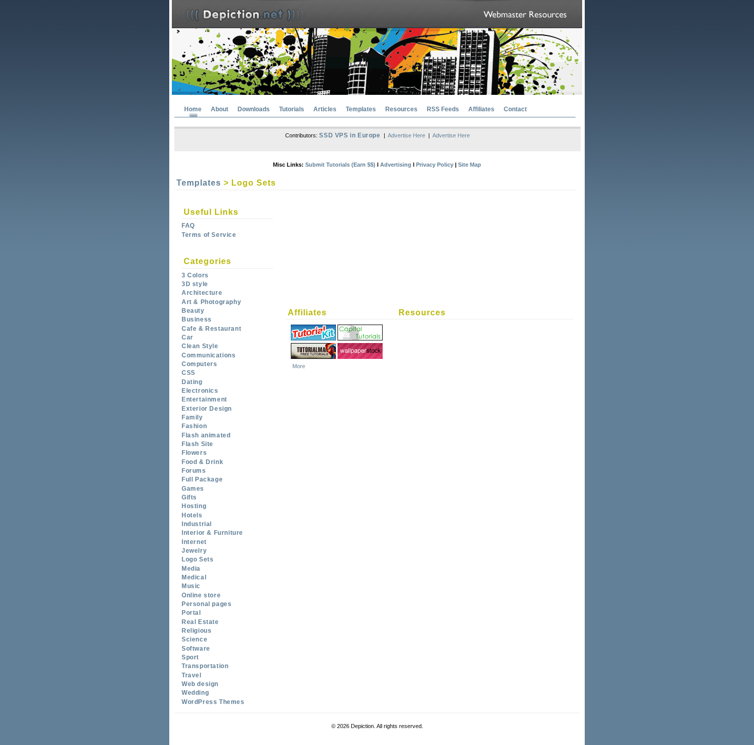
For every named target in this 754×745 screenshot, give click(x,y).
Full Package (202, 479)
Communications (208, 355)
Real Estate (200, 622)
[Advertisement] (403, 217)
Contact (515, 109)
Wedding (195, 692)
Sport (190, 657)
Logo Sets (197, 559)
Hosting (194, 506)
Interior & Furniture (212, 532)
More (298, 366)
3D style (195, 284)
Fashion (194, 426)
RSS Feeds (443, 109)
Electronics (200, 390)
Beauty (193, 310)
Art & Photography (211, 302)
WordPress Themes (213, 702)
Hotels (192, 515)
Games (193, 488)
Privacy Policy (434, 165)
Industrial (197, 524)
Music (191, 586)
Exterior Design (207, 408)
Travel (192, 675)
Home (193, 109)
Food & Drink (202, 462)
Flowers (194, 452)
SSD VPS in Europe (349, 135)
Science (194, 639)
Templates (361, 109)
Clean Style (200, 346)
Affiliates (481, 109)
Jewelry (194, 550)
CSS (188, 372)
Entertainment (204, 399)
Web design (200, 684)
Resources (401, 109)
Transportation (205, 666)
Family (192, 417)
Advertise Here (406, 135)
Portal (191, 612)
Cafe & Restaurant (211, 328)
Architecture (202, 292)
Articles (324, 109)
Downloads (253, 109)
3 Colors (195, 275)
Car (187, 337)
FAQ (188, 225)
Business (197, 319)
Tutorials (291, 109)
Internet (194, 542)
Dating (192, 382)
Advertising (395, 165)
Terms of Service (209, 234)
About (219, 109)
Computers (199, 364)
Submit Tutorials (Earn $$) (340, 165)
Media (191, 568)
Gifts (189, 497)
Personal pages (206, 604)
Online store (201, 595)
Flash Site (197, 444)
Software (196, 648)
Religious (196, 630)
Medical (194, 577)
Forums (194, 470)
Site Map (469, 165)
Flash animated (206, 435)
